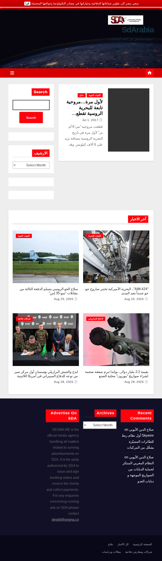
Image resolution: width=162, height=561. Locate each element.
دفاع (82, 95)
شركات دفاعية (24, 318)
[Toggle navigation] (12, 73)
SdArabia (138, 29)
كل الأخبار (123, 544)
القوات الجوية (95, 95)
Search (40, 92)
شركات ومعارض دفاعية (138, 551)
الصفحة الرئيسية (142, 544)
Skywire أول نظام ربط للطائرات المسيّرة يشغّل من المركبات (138, 441)
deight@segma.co (65, 519)
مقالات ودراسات (111, 551)
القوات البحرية (94, 236)
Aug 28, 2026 (134, 381)
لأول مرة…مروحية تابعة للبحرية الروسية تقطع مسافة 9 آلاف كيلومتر (84, 113)
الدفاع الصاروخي (95, 318)
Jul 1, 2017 (90, 120)
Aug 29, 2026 (134, 299)
